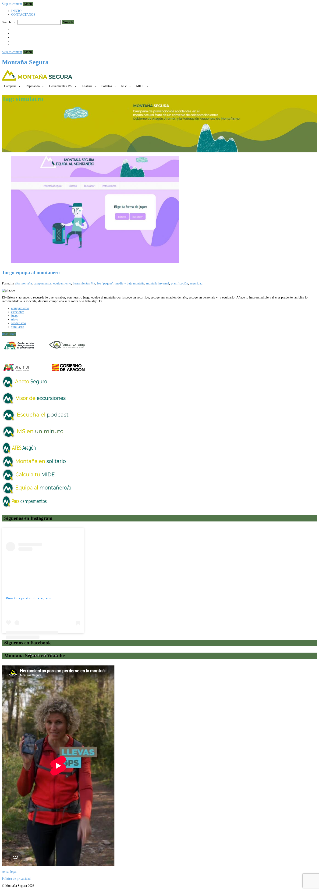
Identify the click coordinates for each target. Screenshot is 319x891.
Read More (9, 334)
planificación (179, 283)
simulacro (17, 327)
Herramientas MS (60, 86)
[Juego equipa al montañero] (159, 210)
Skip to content (12, 4)
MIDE (140, 86)
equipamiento (62, 283)
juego (14, 315)
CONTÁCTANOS (23, 14)
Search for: (9, 22)
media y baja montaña (129, 283)
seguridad (196, 283)
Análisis (87, 86)
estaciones (17, 312)
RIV (124, 86)
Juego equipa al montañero (31, 272)
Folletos (106, 86)
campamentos (42, 283)
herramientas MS (84, 283)
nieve (14, 319)
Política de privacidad (16, 878)
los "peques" (105, 283)
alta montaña (23, 283)
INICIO (16, 11)
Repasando (33, 86)
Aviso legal (9, 871)
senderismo (18, 323)
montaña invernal (157, 283)
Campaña (10, 86)
